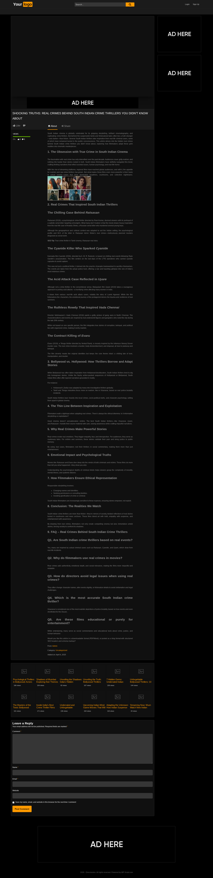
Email (15, 779)
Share (67, 126)
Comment (16, 731)
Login (187, 4)
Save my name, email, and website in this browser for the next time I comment (45, 802)
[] (130, 4)
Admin (54, 646)
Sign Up (196, 4)
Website (15, 791)
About (53, 126)
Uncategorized (61, 650)
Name (15, 767)
